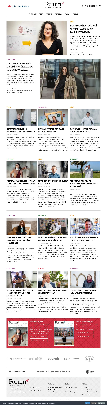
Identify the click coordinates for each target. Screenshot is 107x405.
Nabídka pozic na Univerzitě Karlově (53, 371)
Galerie (76, 387)
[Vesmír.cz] (44, 358)
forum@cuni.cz (17, 388)
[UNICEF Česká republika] (26, 358)
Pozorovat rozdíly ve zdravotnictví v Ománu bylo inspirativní (83, 184)
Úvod (49, 387)
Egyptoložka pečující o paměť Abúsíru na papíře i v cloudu (83, 28)
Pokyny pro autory (35, 390)
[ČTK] (80, 358)
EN (96, 6)
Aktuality (55, 387)
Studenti (10, 159)
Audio (66, 387)
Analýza (74, 392)
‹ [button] (7, 357)
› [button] (99, 357)
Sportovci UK (85, 394)
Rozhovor (67, 390)
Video (71, 387)
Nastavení (94, 403)
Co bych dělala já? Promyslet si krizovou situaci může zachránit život (21, 293)
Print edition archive (83, 336)
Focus (41, 268)
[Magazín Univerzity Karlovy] (54, 5)
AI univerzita (85, 392)
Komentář (68, 392)
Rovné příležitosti (87, 390)
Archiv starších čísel (37, 340)
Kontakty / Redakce (36, 388)
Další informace (101, 403)
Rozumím (87, 403)
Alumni (50, 392)
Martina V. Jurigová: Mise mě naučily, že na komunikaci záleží (20, 66)
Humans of (93, 392)
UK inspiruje (85, 387)
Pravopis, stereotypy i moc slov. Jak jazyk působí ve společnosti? (19, 240)
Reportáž (74, 390)
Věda (72, 22)
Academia (11, 60)
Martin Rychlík (78, 53)
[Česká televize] (62, 358)
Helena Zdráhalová (16, 89)
